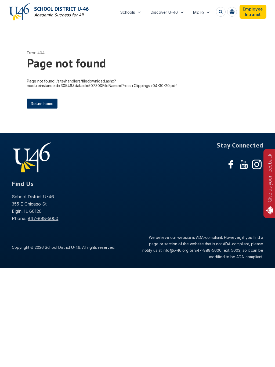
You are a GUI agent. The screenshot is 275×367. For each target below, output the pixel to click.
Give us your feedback (269, 178)
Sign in (253, 12)
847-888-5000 (43, 218)
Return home (42, 103)
